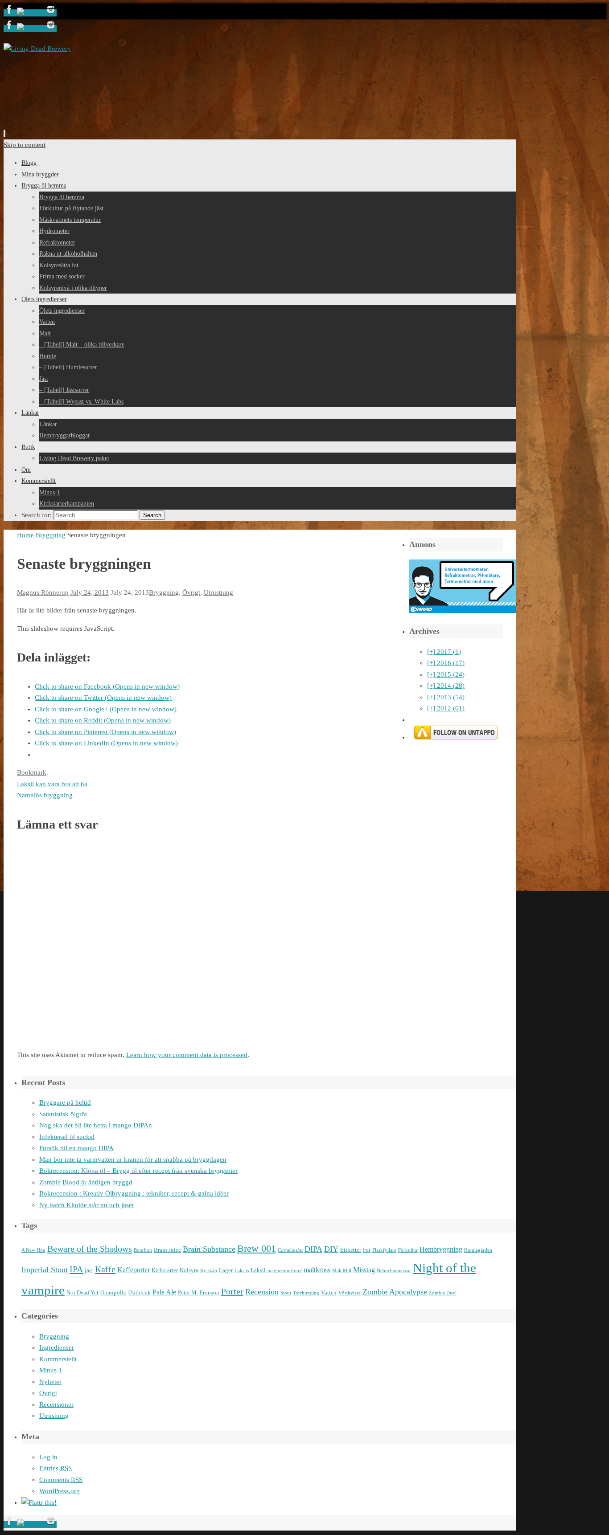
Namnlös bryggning (45, 795)
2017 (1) (444, 651)
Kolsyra (189, 1270)
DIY (331, 1249)
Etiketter (350, 1249)
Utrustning (218, 592)
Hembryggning (441, 1249)
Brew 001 (256, 1248)
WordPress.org (59, 1490)
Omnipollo (113, 1292)
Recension (262, 1291)
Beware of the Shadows (89, 1248)
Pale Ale (164, 1292)
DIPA (313, 1249)
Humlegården (478, 1250)
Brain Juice (167, 1249)
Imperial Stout (44, 1269)
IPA (76, 1269)
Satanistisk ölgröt (63, 1114)
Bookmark (31, 772)
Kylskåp (208, 1270)
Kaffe (105, 1269)
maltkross (317, 1270)
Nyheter (50, 1381)
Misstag (364, 1270)
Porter (232, 1291)
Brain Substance (209, 1249)
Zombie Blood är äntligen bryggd (85, 1182)
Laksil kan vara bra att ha (52, 784)
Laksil (258, 1270)
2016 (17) (446, 662)
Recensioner (56, 1404)
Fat (366, 1249)
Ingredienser (56, 1347)
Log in (48, 1457)
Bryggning (51, 535)
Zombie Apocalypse (394, 1291)
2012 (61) (446, 708)
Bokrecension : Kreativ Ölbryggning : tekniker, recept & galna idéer (134, 1193)
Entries (55, 1468)
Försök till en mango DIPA (76, 1147)
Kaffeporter (133, 1270)
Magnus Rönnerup (43, 592)
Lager (226, 1270)
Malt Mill (341, 1270)
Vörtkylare (349, 1292)
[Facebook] (10, 12)
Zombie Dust (442, 1292)
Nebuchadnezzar (394, 1270)
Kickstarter (165, 1270)
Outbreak (139, 1292)
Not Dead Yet (82, 1292)
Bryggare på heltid (65, 1102)
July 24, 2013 (89, 592)
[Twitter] (31, 12)
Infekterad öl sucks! (67, 1136)
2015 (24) (446, 674)
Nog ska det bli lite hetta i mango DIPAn (95, 1125)
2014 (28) (446, 685)
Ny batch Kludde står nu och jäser (86, 1204)
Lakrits (242, 1270)
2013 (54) (446, 697)
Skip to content (24, 144)
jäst (89, 1270)
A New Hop (33, 1250)
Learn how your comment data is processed (186, 1054)
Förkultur (408, 1250)
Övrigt (191, 592)
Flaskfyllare (384, 1250)
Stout (285, 1292)
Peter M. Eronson (198, 1292)
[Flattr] (39, 1502)
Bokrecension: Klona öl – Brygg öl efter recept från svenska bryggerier (138, 1170)
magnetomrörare (284, 1270)
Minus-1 (50, 1370)
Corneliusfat (290, 1250)
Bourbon (143, 1250)
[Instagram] (51, 12)
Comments (60, 1479)
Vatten (329, 1292)
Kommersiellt (58, 1359)
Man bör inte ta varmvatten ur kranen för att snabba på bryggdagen (132, 1159)
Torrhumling (306, 1292)
